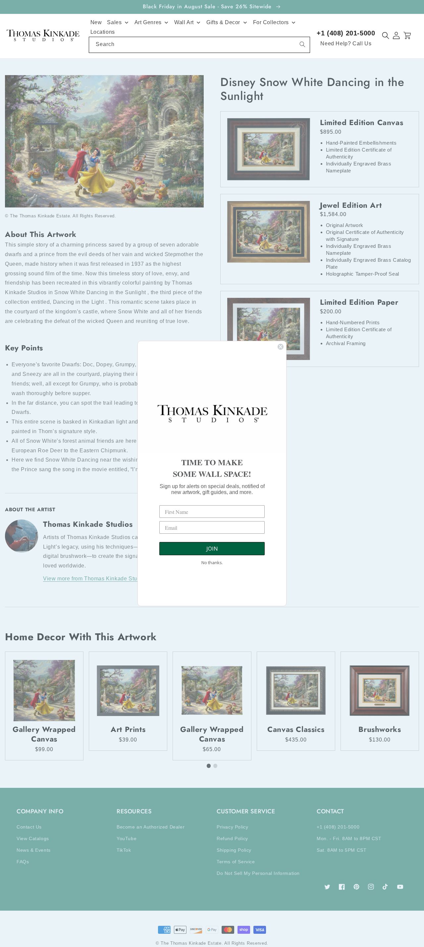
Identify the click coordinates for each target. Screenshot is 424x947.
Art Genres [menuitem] (148, 22)
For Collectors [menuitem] (271, 22)
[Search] (302, 44)
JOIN (212, 548)
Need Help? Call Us (345, 43)
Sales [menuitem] (114, 22)
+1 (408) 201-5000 (346, 33)
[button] (386, 35)
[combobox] (199, 44)
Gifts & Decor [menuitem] (223, 22)
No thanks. (212, 562)
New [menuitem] (96, 22)
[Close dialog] (280, 346)
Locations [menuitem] (102, 32)
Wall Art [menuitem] (184, 22)
